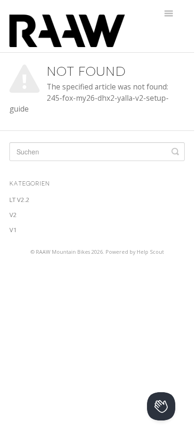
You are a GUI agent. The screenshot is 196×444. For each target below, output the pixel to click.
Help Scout (150, 251)
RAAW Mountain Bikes (63, 251)
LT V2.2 (19, 199)
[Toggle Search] (175, 151)
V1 (13, 230)
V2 (13, 214)
